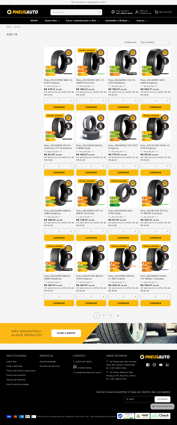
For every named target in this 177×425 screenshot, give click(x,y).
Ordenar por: (131, 42)
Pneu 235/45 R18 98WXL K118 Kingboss (90, 277)
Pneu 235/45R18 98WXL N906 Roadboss (57, 277)
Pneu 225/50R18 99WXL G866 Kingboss (57, 212)
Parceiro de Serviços (50, 366)
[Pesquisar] (99, 12)
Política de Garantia (16, 375)
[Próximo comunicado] (168, 2)
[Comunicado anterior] (9, 2)
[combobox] (76, 12)
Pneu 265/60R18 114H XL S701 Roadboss (122, 81)
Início (8, 27)
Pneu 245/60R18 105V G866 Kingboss (152, 81)
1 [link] (96, 316)
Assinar (162, 399)
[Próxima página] (118, 315)
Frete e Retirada (14, 366)
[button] (51, 20)
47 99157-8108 (84, 368)
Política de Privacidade (17, 384)
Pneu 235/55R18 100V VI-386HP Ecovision (90, 81)
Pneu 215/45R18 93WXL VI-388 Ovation (121, 277)
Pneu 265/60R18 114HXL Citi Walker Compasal (153, 277)
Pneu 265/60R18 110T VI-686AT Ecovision (90, 212)
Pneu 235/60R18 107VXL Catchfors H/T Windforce (58, 147)
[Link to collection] (88, 333)
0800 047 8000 (84, 362)
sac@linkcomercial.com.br (88, 373)
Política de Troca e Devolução (20, 371)
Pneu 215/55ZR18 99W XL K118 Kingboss (58, 81)
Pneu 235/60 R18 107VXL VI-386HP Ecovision (154, 212)
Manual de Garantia (15, 380)
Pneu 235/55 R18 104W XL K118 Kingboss (155, 147)
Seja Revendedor (48, 362)
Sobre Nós (11, 362)
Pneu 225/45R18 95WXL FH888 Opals (89, 147)
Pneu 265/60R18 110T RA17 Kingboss (123, 147)
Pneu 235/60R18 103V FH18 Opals (120, 212)
